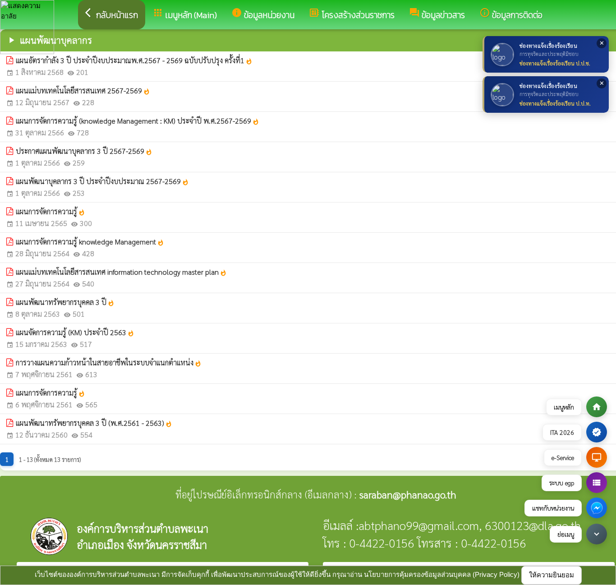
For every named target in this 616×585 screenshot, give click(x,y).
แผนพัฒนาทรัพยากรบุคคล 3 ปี (65, 302)
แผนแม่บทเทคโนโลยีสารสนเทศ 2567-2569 (83, 90)
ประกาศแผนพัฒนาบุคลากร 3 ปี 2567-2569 (84, 151)
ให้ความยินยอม (551, 575)
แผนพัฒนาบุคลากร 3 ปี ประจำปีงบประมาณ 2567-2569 (102, 181)
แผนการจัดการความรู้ (50, 211)
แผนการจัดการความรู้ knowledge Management (90, 241)
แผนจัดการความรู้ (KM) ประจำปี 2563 (75, 332)
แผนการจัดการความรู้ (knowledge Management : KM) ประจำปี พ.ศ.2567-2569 (137, 120)
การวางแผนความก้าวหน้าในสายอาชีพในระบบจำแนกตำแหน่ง (109, 362)
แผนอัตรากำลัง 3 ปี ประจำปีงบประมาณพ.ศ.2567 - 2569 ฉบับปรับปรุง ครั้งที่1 (134, 60)
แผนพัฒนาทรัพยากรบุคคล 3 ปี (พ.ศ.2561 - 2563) (94, 423)
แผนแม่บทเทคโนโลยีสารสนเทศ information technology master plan (121, 271)
